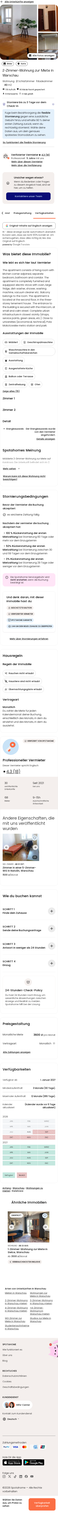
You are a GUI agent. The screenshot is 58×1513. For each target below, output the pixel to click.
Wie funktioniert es (12, 1349)
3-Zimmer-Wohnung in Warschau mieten (41, 1302)
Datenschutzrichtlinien (14, 1376)
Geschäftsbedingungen (15, 1387)
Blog (4, 1360)
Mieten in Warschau (16, 1293)
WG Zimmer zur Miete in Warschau (15, 1320)
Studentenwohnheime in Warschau (16, 1327)
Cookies (6, 1381)
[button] (41, 55)
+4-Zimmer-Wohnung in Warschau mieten (40, 1310)
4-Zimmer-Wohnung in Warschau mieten (16, 1309)
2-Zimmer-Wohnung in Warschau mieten (16, 1302)
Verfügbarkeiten (44, 213)
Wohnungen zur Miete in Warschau (40, 1294)
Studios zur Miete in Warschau (40, 1320)
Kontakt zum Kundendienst (17, 1413)
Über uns (7, 1355)
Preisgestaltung (22, 213)
